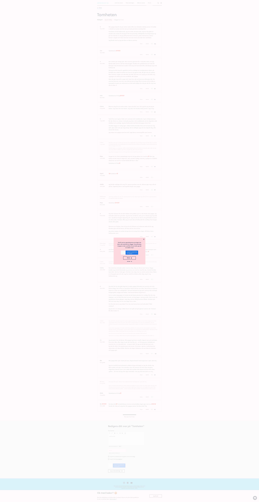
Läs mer (128, 261)
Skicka (128, 258)
